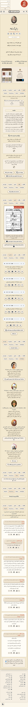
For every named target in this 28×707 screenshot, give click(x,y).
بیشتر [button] (15, 461)
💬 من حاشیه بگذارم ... (10, 516)
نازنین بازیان (8, 295)
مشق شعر (4, 90)
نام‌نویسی (7, 660)
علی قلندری (8, 309)
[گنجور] (24, 4)
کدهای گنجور (8, 674)
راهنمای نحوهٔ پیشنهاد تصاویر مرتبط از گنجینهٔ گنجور (14, 245)
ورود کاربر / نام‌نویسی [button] (15, 11)
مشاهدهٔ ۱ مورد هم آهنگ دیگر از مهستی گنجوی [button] (15, 379)
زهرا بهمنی (8, 282)
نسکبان (9, 689)
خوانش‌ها (10, 90)
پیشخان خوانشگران (7, 686)
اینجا (11, 268)
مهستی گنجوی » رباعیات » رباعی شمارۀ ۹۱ (14, 370)
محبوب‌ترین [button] (12, 512)
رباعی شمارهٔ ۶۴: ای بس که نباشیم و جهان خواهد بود (6, 62)
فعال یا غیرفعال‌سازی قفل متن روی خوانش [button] (15, 330)
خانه (23, 674)
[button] (26, 11)
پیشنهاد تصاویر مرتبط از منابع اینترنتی (15, 241)
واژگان (19, 90)
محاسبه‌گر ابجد (8, 682)
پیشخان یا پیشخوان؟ (7, 687)
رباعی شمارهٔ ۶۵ (14, 28)
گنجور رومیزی (8, 676)
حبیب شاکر (22, 634)
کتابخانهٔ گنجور (8, 679)
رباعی (12, 102)
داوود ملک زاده (8, 267)
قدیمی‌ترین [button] (14, 513)
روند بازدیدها (11, 93)
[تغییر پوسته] (2, 704)
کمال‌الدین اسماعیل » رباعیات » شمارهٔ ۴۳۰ (14, 451)
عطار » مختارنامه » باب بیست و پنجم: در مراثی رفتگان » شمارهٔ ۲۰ (14, 409)
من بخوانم (14, 333)
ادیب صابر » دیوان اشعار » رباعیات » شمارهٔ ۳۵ (14, 390)
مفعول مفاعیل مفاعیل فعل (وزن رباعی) (13, 100)
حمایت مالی (22, 697)
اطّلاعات (23, 90)
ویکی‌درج (11, 103)
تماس (9, 697)
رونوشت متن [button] (20, 172)
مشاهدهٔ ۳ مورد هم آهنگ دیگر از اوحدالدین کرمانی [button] (14, 438)
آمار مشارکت (8, 692)
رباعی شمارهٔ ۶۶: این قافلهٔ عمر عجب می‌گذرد (21, 62)
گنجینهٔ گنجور (8, 681)
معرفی (22, 692)
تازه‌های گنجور (21, 686)
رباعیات (12, 24)
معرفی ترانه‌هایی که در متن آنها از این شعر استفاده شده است (14, 479)
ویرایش (8, 131)
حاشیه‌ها (5, 93)
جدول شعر (22, 677)
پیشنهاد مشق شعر (14, 348)
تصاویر (15, 90)
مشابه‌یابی (22, 684)
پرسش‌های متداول (20, 694)
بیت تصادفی (21, 676)
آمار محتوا (22, 699)
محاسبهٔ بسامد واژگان (15, 191)
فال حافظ (22, 679)
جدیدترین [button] (7, 512)
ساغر (10, 677)
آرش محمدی (19, 541)
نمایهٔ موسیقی (21, 681)
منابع (10, 695)
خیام (16, 24)
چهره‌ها (22, 696)
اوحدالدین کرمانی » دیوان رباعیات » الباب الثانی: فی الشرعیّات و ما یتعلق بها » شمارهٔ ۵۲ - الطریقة (14, 428)
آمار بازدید (9, 694)
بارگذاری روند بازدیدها (14, 496)
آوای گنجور (9, 684)
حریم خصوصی (8, 699)
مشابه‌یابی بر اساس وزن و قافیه (15, 464)
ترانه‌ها (17, 93)
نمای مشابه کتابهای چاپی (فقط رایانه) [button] (15, 176)
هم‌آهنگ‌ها (22, 93)
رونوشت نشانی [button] (9, 172)
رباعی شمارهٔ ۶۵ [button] (19, 267)
